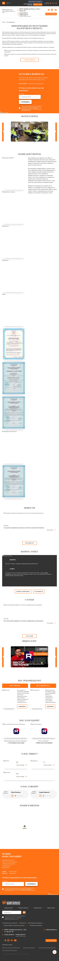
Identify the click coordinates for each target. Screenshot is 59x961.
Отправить (25, 102)
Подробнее (22, 706)
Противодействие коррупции (35, 923)
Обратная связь (51, 907)
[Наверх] (54, 958)
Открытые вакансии (23, 907)
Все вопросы (39, 591)
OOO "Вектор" (15, 685)
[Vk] (55, 10)
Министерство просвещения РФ (29, 947)
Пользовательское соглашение (9, 923)
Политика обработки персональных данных (14, 925)
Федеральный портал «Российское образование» (47, 947)
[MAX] (52, 10)
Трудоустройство (8, 907)
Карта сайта (23, 923)
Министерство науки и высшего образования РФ (11, 947)
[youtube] (15, 940)
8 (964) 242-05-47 (23, 14)
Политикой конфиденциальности (29, 109)
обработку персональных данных (28, 890)
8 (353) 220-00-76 (23, 13)
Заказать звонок (51, 14)
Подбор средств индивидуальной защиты (9, 950)
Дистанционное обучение (36, 925)
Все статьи (29, 636)
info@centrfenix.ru (51, 929)
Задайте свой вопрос (23, 591)
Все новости (29, 543)
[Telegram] (48, 10)
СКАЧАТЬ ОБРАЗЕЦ (29, 59)
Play (12, 796)
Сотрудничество (38, 907)
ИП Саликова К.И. (43, 685)
